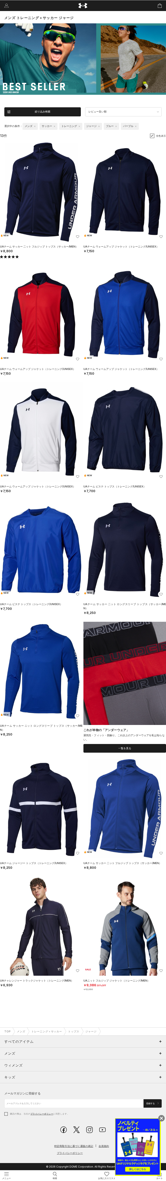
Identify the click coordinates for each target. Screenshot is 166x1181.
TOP (7, 1031)
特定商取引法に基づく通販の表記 (73, 1146)
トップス (73, 1031)
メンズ (21, 1031)
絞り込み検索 (42, 111)
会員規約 (104, 1146)
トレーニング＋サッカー (46, 1031)
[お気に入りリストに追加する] (78, 237)
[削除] (35, 126)
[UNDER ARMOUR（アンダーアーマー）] (83, 6)
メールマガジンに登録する (22, 1093)
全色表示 (161, 135)
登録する (150, 1103)
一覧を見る (124, 748)
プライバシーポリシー (41, 1113)
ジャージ (91, 1031)
